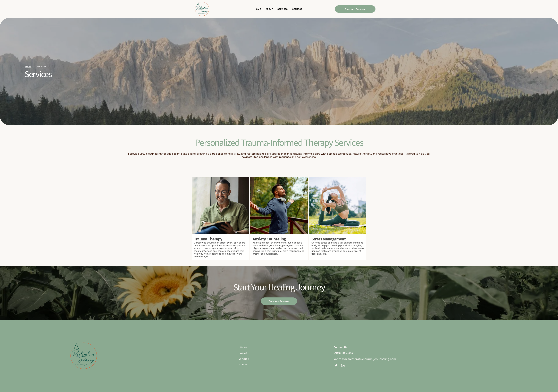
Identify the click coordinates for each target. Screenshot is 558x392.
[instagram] (342, 366)
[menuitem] (257, 9)
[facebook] (336, 366)
